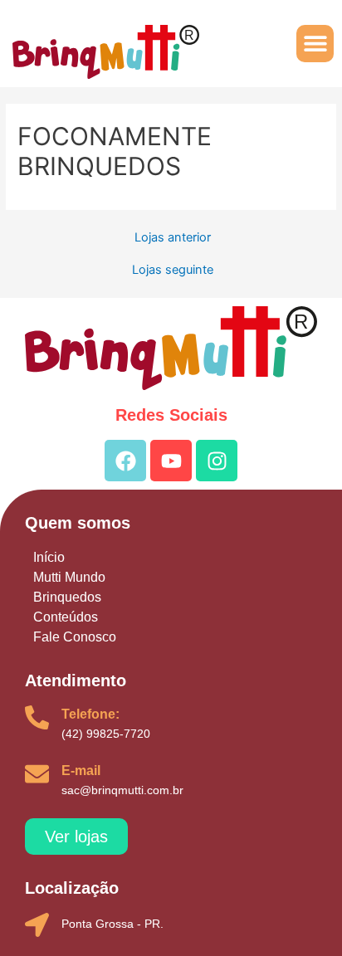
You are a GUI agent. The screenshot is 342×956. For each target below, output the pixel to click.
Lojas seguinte (172, 270)
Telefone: (90, 714)
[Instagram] (216, 460)
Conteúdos (65, 617)
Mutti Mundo (69, 577)
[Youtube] (171, 460)
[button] (315, 43)
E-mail (80, 770)
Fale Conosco (74, 637)
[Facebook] (125, 460)
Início (49, 557)
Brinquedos (67, 597)
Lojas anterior (172, 238)
